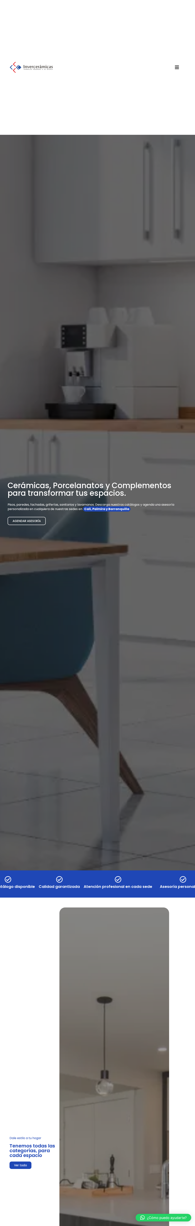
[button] (163, 1217)
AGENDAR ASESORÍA (27, 521)
